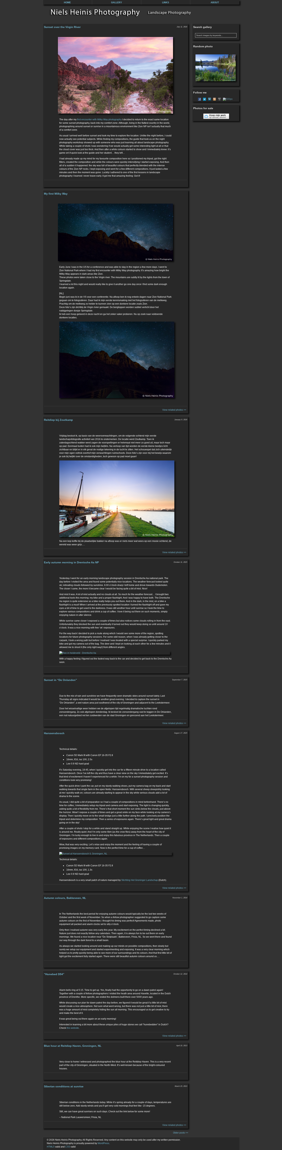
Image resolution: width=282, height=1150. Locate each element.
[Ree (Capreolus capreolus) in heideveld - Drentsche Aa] (115, 653)
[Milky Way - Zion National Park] (115, 360)
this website (73, 1028)
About (215, 2)
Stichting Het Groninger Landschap (139, 880)
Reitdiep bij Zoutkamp (58, 419)
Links (165, 2)
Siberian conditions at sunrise (63, 1086)
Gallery (116, 2)
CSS (67, 1146)
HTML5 (50, 1146)
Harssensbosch (54, 733)
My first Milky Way (56, 193)
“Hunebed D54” (54, 974)
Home (67, 2)
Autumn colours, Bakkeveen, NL (65, 897)
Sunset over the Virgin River (62, 27)
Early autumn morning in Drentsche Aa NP (71, 562)
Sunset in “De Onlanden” (60, 679)
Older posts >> (180, 1132)
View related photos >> (174, 410)
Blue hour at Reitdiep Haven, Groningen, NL (72, 1045)
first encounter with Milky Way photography (99, 119)
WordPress (103, 1143)
